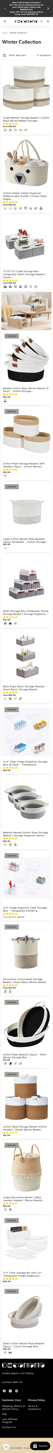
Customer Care (11, 1400)
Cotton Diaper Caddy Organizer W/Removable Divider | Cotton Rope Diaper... (25, 196)
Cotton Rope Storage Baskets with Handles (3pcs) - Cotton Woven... (24, 465)
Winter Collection (18, 33)
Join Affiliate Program (10, 1421)
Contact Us (9, 1427)
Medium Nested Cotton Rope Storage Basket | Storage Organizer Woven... (25, 834)
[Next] (48, 8)
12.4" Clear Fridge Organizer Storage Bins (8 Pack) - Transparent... (25, 763)
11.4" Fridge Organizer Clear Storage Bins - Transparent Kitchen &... (25, 909)
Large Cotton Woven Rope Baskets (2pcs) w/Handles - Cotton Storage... (25, 540)
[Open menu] (5, 21)
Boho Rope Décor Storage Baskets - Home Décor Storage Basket (24, 688)
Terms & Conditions (34, 1407)
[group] (26, 8)
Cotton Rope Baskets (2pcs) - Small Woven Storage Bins (24, 1056)
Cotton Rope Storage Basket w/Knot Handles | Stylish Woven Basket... (25, 1128)
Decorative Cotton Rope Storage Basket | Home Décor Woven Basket (24, 981)
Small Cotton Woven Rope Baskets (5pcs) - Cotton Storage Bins (24, 1345)
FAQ (4, 1414)
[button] (10, 123)
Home (5, 33)
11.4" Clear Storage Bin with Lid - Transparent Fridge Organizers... (23, 1274)
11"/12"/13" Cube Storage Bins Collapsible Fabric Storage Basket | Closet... (24, 274)
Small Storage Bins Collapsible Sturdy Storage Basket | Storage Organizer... (26, 612)
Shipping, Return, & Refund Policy (13, 1407)
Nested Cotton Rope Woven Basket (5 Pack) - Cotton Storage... (26, 390)
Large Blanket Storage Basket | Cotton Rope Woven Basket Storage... (26, 119)
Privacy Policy (36, 1400)
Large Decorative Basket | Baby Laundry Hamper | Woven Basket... (23, 1199)
